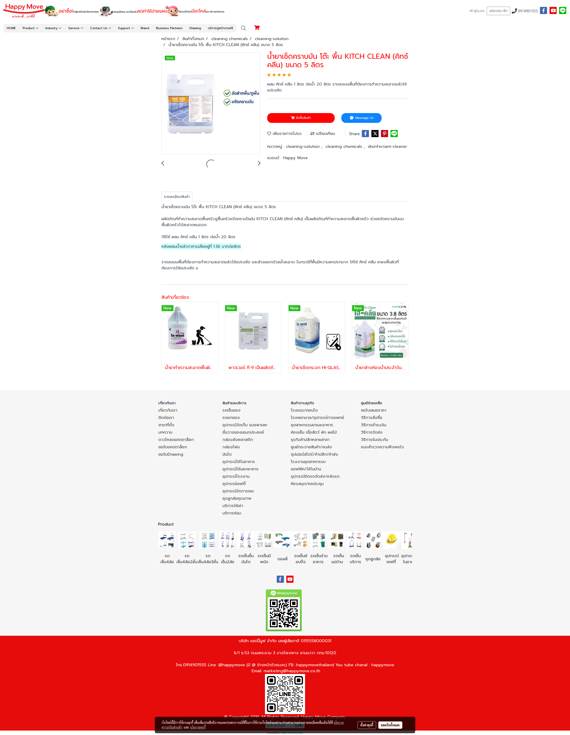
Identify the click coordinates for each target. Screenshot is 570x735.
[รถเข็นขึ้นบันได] (246, 540)
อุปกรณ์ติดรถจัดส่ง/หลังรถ (315, 476)
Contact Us (99, 28)
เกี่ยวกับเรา (167, 410)
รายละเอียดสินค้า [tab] (177, 196)
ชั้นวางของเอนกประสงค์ (243, 432)
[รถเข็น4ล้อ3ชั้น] (208, 540)
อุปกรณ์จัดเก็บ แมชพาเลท (244, 425)
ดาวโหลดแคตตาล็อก (176, 440)
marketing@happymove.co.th (292, 671)
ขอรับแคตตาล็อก (172, 447)
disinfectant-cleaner (387, 146)
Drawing (195, 28)
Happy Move (295, 158)
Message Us (364, 118)
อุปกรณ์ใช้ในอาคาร (238, 462)
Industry (52, 28)
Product (29, 28)
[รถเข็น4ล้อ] (167, 540)
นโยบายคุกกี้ (198, 727)
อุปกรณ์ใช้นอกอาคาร (240, 469)
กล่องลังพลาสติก (237, 440)
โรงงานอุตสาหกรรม (308, 462)
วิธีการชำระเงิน (373, 425)
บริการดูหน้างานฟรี (220, 28)
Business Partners (169, 28)
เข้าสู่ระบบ (476, 11)
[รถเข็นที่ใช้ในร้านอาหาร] (319, 540)
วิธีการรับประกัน (374, 440)
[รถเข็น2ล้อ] (227, 540)
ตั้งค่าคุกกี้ (366, 725)
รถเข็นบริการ (355, 559)
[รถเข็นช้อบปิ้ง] (300, 540)
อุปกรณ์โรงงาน (236, 476)
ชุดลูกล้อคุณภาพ (236, 498)
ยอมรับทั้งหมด (390, 725)
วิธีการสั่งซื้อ (371, 417)
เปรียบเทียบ (324, 133)
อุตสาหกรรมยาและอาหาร (312, 425)
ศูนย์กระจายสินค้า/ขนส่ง (311, 447)
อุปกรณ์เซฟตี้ (234, 484)
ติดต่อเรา (166, 417)
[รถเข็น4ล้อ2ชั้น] (187, 540)
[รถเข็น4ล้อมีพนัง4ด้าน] (264, 540)
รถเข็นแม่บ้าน (338, 559)
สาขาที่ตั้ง (166, 425)
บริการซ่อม (231, 513)
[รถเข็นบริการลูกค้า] (355, 540)
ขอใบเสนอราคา (373, 410)
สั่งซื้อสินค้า (303, 118)
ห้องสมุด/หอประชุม (307, 484)
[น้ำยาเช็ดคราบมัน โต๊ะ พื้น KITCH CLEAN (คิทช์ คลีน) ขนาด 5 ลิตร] (211, 103)
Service (74, 28)
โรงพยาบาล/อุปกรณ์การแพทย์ (317, 417)
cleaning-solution (303, 146)
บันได (227, 454)
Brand (145, 28)
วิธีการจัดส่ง (372, 432)
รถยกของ (231, 417)
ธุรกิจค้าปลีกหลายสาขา (310, 440)
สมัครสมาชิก (498, 11)
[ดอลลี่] (282, 540)
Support (124, 28)
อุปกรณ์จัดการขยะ (238, 491)
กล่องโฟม (231, 447)
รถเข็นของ (231, 410)
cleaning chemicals (345, 146)
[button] (243, 28)
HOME (11, 28)
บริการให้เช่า (232, 506)
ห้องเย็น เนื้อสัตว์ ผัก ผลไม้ (314, 432)
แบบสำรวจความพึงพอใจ (382, 447)
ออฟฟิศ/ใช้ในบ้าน (306, 469)
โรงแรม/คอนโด (304, 410)
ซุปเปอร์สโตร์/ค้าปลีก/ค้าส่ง (314, 454)
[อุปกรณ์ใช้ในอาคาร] (396, 562)
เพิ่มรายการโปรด (286, 133)
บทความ (165, 432)
